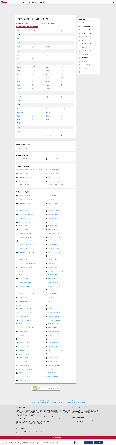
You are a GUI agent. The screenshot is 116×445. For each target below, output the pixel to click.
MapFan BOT (55, 420)
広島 (30, 414)
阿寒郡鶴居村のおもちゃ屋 (54, 278)
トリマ (60, 420)
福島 (41, 410)
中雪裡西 (48, 97)
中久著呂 (19, 97)
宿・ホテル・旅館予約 (63, 412)
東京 (29, 411)
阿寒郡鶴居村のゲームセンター (25, 255)
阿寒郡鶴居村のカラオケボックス (55, 252)
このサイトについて (32, 402)
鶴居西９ (33, 78)
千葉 (27, 411)
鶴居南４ (33, 88)
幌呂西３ (19, 116)
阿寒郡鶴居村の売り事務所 (24, 184)
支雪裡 (18, 55)
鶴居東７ (19, 85)
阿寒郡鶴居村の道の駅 (53, 323)
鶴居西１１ (34, 70)
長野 (21, 412)
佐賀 (21, 415)
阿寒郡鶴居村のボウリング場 (25, 233)
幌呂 (18, 109)
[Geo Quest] (43, 2)
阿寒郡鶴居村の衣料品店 (24, 278)
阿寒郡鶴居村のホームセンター (25, 289)
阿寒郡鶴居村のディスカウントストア (27, 271)
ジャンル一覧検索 (27, 423)
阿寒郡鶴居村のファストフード (25, 195)
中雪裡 (33, 97)
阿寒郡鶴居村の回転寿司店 (54, 206)
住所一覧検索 (24, 13)
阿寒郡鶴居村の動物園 (23, 229)
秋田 (36, 410)
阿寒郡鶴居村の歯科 (23, 331)
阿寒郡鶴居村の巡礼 (23, 248)
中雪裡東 (62, 97)
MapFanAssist (49, 420)
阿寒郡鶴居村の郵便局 (53, 338)
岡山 (28, 414)
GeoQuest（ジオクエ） (49, 421)
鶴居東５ (48, 81)
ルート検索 (21, 421)
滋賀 (33, 412)
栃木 (20, 411)
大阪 (36, 412)
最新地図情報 (47, 410)
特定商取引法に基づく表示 (43, 402)
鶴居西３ (62, 70)
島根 (25, 414)
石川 (40, 411)
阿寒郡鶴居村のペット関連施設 (25, 369)
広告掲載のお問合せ (84, 402)
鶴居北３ (48, 67)
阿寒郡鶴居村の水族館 (53, 229)
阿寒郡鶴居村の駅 (22, 305)
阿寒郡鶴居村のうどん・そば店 (25, 199)
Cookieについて (72, 400)
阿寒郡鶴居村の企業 (52, 361)
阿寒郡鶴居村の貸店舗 (23, 173)
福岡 (19, 415)
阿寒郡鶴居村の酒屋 (23, 297)
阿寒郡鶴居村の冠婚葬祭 (24, 365)
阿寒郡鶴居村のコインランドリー (26, 372)
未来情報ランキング (26, 422)
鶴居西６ (48, 74)
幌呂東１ (33, 119)
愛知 (28, 412)
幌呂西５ (48, 116)
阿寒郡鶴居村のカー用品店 (54, 308)
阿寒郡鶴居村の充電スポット (54, 316)
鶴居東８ (33, 85)
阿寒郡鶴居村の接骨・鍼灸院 (54, 331)
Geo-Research (93, 412)
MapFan (17, 13)
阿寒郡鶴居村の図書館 (23, 357)
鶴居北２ (33, 67)
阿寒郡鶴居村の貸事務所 (53, 173)
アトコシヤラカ (20, 38)
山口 (33, 414)
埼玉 (25, 411)
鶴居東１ (48, 78)
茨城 (17, 411)
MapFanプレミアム (48, 418)
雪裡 (18, 59)
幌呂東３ (62, 119)
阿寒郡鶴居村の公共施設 (24, 354)
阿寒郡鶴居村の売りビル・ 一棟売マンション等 (58, 184)
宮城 (34, 410)
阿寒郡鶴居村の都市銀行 (53, 342)
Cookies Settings (78, 442)
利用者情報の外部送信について (56, 402)
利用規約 (47, 400)
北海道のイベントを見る (53, 158)
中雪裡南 (19, 100)
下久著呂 (33, 55)
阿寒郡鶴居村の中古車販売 (24, 323)
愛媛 (40, 414)
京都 (38, 412)
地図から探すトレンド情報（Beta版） (58, 410)
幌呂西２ (62, 112)
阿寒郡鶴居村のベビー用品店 (25, 282)
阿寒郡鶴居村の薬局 (52, 274)
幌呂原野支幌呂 (49, 109)
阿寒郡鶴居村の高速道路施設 (54, 320)
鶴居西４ (19, 74)
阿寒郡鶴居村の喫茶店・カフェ (54, 203)
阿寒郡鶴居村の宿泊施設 (53, 218)
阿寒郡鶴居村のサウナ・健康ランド (26, 240)
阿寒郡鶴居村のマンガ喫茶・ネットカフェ (57, 255)
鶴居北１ (19, 67)
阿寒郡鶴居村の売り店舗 (53, 181)
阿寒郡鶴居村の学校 (23, 361)
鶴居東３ (19, 81)
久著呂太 (48, 47)
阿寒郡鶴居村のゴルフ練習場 (25, 237)
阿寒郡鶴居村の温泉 (23, 259)
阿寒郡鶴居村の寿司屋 (23, 206)
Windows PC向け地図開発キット (83, 411)
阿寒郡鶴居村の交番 (52, 354)
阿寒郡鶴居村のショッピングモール (55, 267)
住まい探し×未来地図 (34, 421)
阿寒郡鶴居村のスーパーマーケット (26, 267)
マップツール (27, 421)
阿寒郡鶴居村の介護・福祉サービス (26, 335)
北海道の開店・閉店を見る (24, 158)
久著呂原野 (34, 47)
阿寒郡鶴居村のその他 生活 (25, 380)
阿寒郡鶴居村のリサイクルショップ (26, 293)
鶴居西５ (33, 74)
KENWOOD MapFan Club (77, 421)
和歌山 (20, 414)
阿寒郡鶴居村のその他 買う (54, 301)
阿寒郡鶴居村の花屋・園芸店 (25, 301)
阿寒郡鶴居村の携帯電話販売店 (25, 286)
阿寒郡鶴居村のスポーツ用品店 (54, 286)
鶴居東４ (33, 81)
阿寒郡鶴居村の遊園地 (23, 225)
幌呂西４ (33, 116)
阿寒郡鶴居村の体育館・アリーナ (55, 240)
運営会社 (42, 400)
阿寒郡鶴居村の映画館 (53, 225)
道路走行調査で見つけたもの (58, 411)
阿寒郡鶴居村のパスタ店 (53, 199)
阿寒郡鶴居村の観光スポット (25, 222)
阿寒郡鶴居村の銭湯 (52, 259)
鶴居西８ (19, 78)
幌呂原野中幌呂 (64, 109)
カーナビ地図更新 (54, 412)
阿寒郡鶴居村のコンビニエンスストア (56, 263)
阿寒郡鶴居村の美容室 (53, 372)
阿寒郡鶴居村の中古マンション (25, 177)
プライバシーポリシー (62, 400)
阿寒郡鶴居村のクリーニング (54, 369)
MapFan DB (93, 411)
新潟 (35, 411)
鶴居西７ (62, 74)
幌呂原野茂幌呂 (20, 112)
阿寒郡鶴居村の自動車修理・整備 (55, 312)
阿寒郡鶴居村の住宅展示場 (54, 365)
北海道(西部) (25, 410)
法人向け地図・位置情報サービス (79, 410)
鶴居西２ (48, 70)
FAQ (56, 400)
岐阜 (24, 412)
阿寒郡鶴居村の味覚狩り (53, 244)
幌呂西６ (62, 116)
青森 (29, 410)
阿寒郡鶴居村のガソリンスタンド (26, 308)
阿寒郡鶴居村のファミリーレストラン (56, 195)
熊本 (26, 415)
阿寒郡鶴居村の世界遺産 (53, 248)
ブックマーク (34, 423)
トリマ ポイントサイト (60, 421)
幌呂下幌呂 (34, 112)
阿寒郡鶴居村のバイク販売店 (25, 320)
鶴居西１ (62, 67)
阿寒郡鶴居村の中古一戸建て (54, 177)
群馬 (22, 411)
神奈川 (32, 411)
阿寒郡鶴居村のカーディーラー (25, 312)
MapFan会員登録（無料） (21, 431)
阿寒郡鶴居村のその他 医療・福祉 (55, 335)
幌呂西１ (48, 112)
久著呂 (18, 47)
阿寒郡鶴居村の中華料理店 (54, 210)
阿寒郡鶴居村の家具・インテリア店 (55, 289)
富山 (38, 411)
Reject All (88, 442)
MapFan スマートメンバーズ (78, 420)
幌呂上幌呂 (34, 109)
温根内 (33, 38)
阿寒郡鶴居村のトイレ (23, 338)
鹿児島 (33, 415)
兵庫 (40, 412)
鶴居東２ (62, 78)
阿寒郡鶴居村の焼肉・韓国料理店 (26, 214)
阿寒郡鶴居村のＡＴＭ (23, 342)
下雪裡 (47, 55)
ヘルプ (52, 400)
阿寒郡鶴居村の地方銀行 (24, 346)
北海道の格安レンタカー (24, 148)
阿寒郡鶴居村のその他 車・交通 (26, 327)
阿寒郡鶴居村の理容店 (23, 376)
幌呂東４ (19, 123)
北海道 (30, 13)
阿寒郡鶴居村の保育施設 (53, 357)
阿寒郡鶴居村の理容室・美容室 (54, 376)
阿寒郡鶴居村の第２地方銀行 (54, 346)
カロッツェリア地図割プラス (91, 420)
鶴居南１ (48, 85)
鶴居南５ (48, 88)
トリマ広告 (87, 412)
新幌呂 (62, 55)
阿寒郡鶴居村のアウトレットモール (55, 271)
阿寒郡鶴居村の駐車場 (23, 316)
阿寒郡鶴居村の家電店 (53, 282)
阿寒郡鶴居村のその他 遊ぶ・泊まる (27, 263)
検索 (17, 421)
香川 (38, 414)
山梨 (19, 412)
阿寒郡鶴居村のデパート (24, 274)
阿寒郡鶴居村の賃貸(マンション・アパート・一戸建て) (30, 169)
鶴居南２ (62, 85)
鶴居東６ (62, 81)
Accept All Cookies (99, 442)
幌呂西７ (19, 119)
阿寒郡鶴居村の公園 (52, 222)
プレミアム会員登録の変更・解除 (72, 402)
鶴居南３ (19, 88)
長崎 (24, 415)
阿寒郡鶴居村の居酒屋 (53, 214)
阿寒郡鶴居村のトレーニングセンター (27, 244)
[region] (58, 442)
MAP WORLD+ (81, 412)
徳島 (35, 414)
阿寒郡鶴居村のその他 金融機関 (55, 350)
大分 (28, 415)
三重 (31, 412)
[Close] (113, 442)
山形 (39, 410)
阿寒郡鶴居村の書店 (52, 297)
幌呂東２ (48, 119)
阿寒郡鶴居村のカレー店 (24, 210)
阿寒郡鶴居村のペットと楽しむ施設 (26, 252)
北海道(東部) (19, 410)
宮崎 (31, 415)
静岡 (26, 412)
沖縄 (37, 415)
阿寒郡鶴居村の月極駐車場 (54, 169)
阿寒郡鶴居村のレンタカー (54, 305)
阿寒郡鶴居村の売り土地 (24, 181)
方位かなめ (64, 420)
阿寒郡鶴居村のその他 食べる (25, 218)
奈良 (17, 414)
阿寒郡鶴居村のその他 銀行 (25, 350)
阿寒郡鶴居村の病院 (52, 327)
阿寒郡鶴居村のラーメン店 (24, 203)
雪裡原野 (33, 59)
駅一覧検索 (20, 423)
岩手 (31, 410)
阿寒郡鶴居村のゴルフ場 (53, 233)
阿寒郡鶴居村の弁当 (52, 293)
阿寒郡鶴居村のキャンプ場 (54, 237)
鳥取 (23, 414)
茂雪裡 (18, 131)
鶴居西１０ (19, 70)
